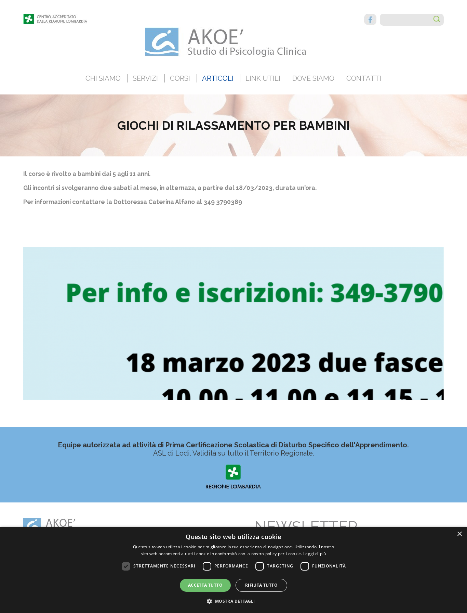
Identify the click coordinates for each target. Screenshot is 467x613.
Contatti (364, 78)
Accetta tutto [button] (205, 585)
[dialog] (233, 570)
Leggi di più (314, 554)
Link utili (262, 78)
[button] (233, 601)
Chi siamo (103, 78)
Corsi (180, 78)
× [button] (459, 534)
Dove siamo (313, 78)
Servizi (145, 78)
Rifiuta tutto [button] (261, 585)
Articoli (218, 78)
